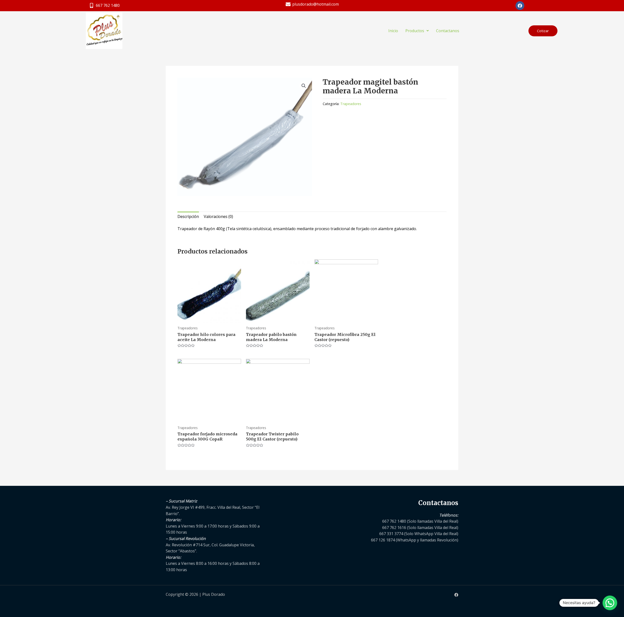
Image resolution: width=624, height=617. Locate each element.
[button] (542, 30)
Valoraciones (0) (218, 216)
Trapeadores (350, 103)
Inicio (393, 30)
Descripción (188, 216)
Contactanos (447, 30)
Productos (414, 30)
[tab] (188, 217)
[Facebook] (456, 595)
